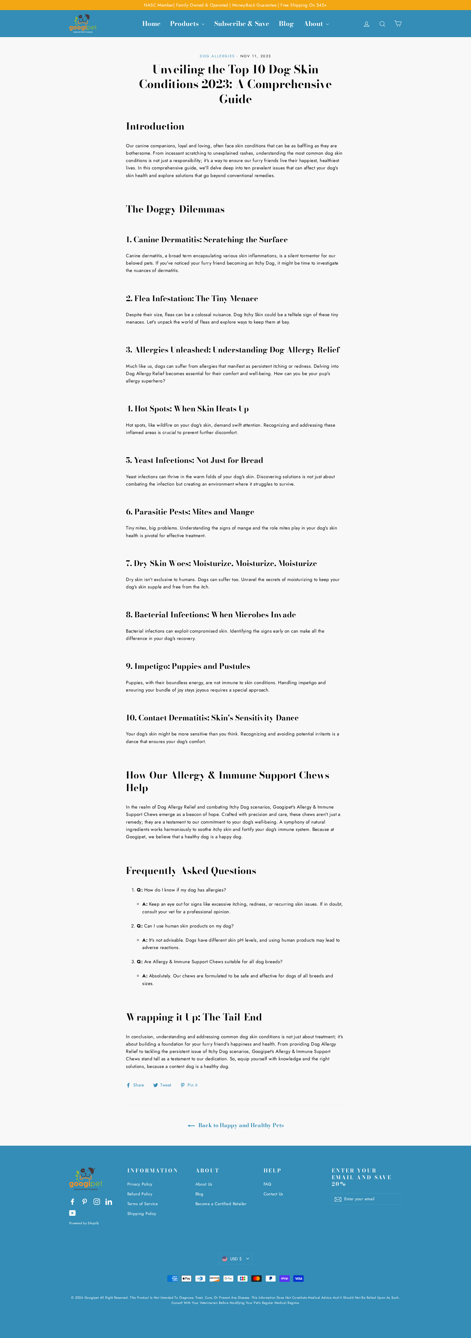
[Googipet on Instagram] (96, 1201)
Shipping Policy (141, 1214)
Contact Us (273, 1194)
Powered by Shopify (84, 1223)
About (314, 24)
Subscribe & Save (241, 24)
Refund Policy (140, 1194)
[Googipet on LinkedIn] (108, 1201)
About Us (203, 1184)
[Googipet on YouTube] (72, 1212)
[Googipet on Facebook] (72, 1201)
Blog (286, 24)
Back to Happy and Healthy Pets (240, 1125)
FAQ (267, 1184)
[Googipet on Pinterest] (84, 1201)
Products (185, 24)
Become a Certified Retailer (220, 1204)
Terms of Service (142, 1204)
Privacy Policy (140, 1184)
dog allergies (217, 56)
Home (151, 24)
